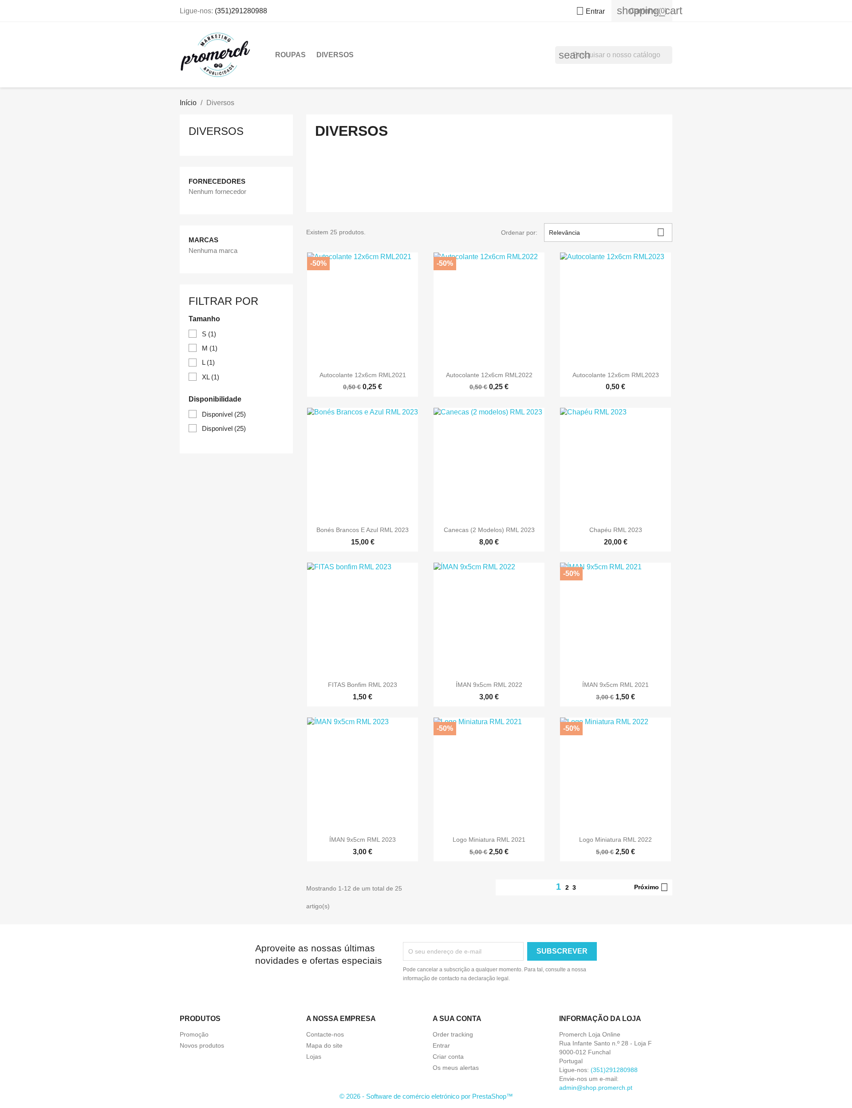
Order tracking (453, 1034)
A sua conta (457, 1018)
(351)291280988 (241, 11)
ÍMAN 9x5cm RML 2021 (615, 684)
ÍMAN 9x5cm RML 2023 (362, 839)
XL (210, 377)
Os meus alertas (456, 1067)
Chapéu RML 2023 (615, 529)
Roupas (290, 55)
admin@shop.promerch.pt (595, 1087)
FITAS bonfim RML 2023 (362, 684)
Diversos (335, 55)
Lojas (313, 1056)
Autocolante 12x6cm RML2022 (489, 375)
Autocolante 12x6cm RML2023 (615, 375)
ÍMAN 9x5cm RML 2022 (489, 684)
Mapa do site (324, 1045)
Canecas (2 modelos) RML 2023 (489, 529)
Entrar (441, 1045)
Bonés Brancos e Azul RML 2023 (362, 529)
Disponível (224, 414)
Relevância (607, 232)
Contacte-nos (325, 1034)
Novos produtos (202, 1045)
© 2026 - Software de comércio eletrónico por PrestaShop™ (426, 1096)
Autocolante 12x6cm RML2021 (363, 375)
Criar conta (448, 1056)
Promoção (194, 1034)
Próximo (651, 887)
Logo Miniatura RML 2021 (489, 839)
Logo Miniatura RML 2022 (615, 839)
